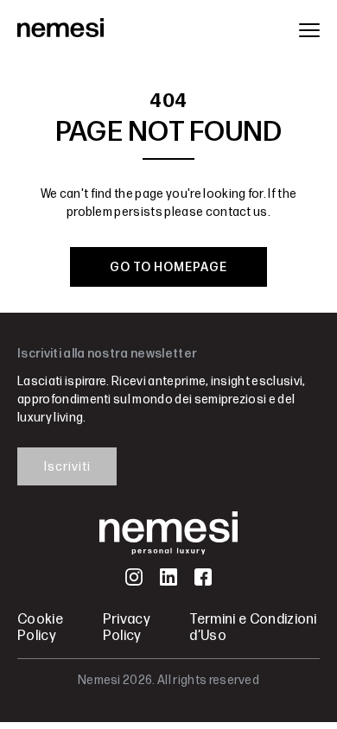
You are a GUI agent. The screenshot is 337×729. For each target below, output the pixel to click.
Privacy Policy (126, 628)
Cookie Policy (40, 628)
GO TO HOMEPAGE (168, 267)
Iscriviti (67, 467)
